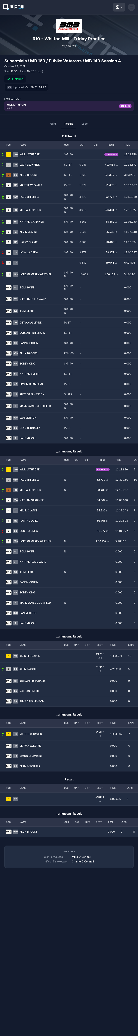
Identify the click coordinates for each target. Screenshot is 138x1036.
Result (69, 123)
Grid (53, 123)
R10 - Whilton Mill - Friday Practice (69, 38)
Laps (84, 123)
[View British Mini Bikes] (69, 26)
